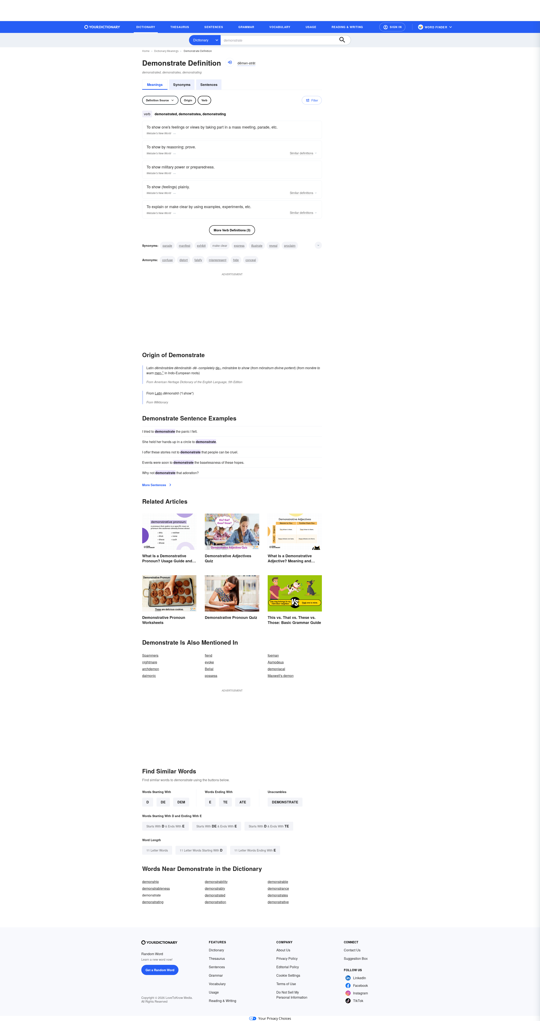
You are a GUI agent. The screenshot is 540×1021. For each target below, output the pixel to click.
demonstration (215, 901)
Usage (214, 992)
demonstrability (216, 881)
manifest (184, 245)
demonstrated (215, 895)
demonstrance (278, 888)
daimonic (149, 675)
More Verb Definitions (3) (232, 230)
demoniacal (276, 668)
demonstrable (278, 881)
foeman (273, 655)
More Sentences (154, 485)
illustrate (256, 245)
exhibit (201, 245)
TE (225, 802)
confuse (167, 260)
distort (184, 260)
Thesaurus (217, 958)
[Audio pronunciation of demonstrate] (229, 62)
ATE (242, 802)
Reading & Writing (222, 1000)
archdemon (150, 668)
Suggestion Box (356, 958)
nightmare (149, 662)
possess (211, 675)
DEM (181, 802)
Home (146, 51)
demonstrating (152, 901)
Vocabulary (217, 983)
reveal (273, 245)
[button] (392, 27)
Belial (209, 668)
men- (159, 372)
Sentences (208, 84)
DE (163, 802)
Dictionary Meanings (166, 51)
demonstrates (278, 895)
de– (218, 367)
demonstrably (215, 888)
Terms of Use (286, 983)
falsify (198, 260)
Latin (158, 393)
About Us (283, 950)
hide (236, 260)
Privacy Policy (287, 958)
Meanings (155, 84)
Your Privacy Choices (274, 1018)
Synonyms (181, 84)
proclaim (290, 245)
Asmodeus (276, 662)
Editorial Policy (287, 966)
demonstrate (285, 802)
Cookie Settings (288, 975)
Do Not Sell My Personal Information (291, 995)
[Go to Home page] (102, 27)
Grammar (216, 975)
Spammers (150, 655)
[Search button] (344, 40)
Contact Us (352, 950)
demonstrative (278, 901)
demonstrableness (156, 888)
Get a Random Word (160, 970)
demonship (150, 881)
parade (167, 245)
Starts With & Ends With (165, 826)
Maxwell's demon (281, 675)
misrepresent (217, 260)
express (239, 245)
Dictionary (200, 40)
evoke (209, 662)
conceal (251, 260)
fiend (208, 655)
